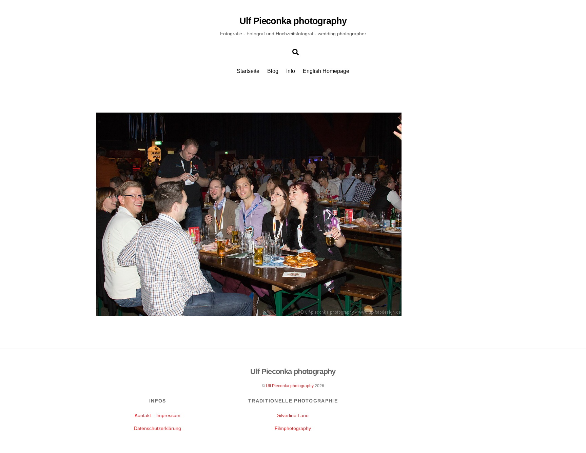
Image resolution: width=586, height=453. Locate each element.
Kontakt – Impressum (157, 415)
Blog (272, 71)
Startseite (248, 71)
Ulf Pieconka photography (290, 385)
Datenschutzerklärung (157, 428)
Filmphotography (293, 428)
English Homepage (326, 71)
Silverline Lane (293, 415)
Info (290, 71)
